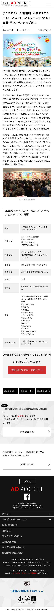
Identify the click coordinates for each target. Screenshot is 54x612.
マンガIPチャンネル (12, 536)
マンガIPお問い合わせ (13, 547)
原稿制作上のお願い (12, 552)
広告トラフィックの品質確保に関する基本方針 (26, 559)
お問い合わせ (9, 541)
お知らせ (6, 530)
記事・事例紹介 (9, 525)
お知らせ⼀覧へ (27, 391)
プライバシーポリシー (43, 562)
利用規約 (33, 573)
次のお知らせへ (43, 391)
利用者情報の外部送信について (40, 565)
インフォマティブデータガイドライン (15, 565)
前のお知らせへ (10, 391)
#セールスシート (23, 30)
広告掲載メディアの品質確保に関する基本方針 (18, 562)
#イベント (9, 30)
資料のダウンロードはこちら (27, 369)
